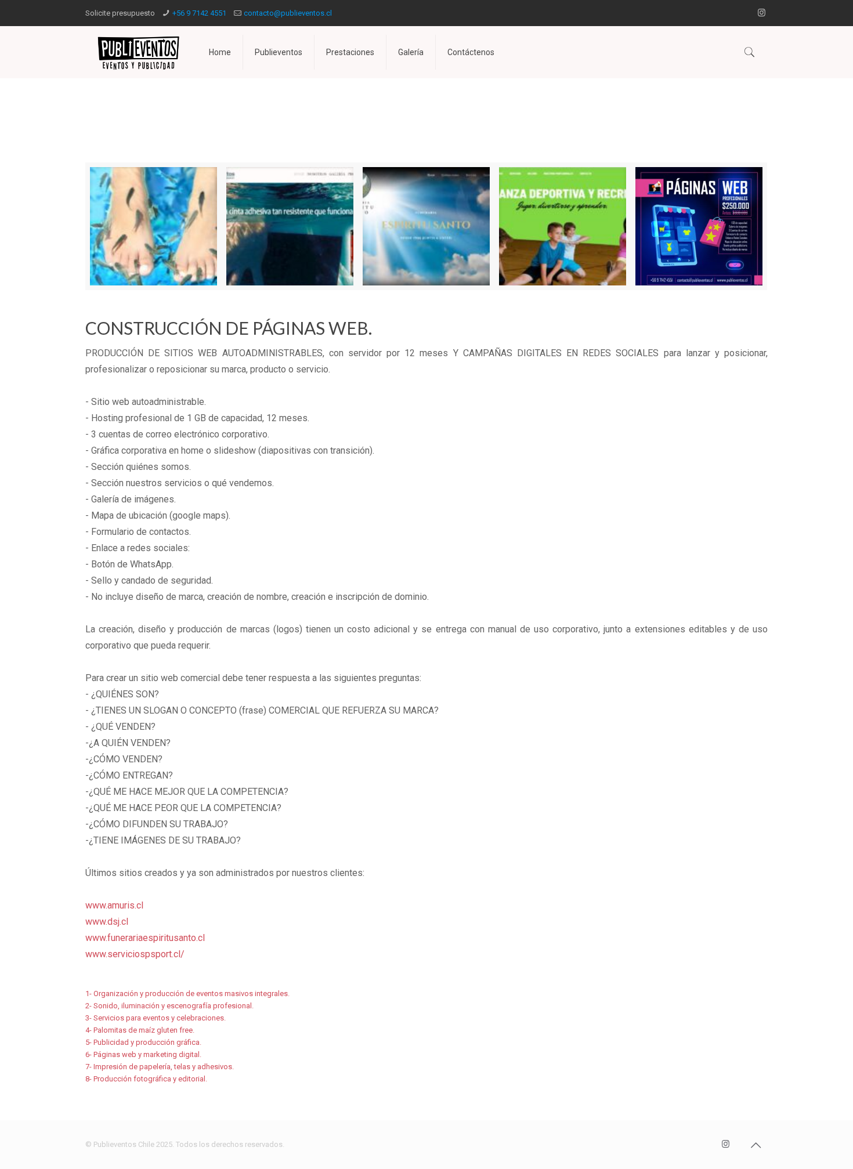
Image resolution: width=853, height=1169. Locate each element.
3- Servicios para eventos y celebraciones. (155, 1018)
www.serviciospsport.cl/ (135, 954)
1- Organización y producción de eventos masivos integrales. (187, 993)
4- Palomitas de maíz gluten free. (139, 1030)
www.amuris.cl (114, 905)
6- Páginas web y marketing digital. (143, 1054)
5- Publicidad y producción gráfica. (143, 1042)
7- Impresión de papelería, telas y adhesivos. (159, 1066)
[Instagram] (762, 13)
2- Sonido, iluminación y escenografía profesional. (169, 1005)
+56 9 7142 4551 (199, 13)
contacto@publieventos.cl (288, 13)
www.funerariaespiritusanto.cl (145, 937)
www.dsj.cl (106, 921)
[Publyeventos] (138, 52)
